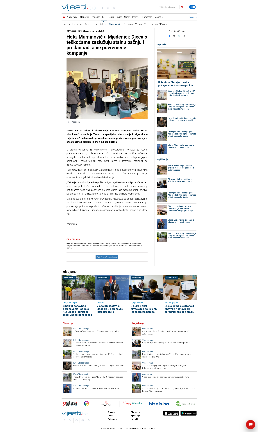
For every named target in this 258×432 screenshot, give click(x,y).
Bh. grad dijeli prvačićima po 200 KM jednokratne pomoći (180, 180)
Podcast (96, 17)
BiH (103, 17)
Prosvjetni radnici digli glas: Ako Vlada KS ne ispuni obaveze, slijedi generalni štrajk (182, 134)
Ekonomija (77, 24)
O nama (111, 412)
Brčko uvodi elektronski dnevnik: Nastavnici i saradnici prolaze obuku (179, 308)
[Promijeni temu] (192, 7)
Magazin (159, 17)
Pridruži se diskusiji (109, 257)
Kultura (102, 24)
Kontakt (134, 419)
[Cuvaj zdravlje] (132, 404)
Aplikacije (135, 416)
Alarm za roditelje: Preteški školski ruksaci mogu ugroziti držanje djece (181, 168)
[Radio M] (69, 404)
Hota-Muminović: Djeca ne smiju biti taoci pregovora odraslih (182, 119)
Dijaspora (128, 24)
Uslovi (111, 416)
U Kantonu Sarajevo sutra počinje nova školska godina (175, 84)
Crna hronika (91, 24)
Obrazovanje (115, 24)
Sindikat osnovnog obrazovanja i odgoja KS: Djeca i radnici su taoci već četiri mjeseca (182, 107)
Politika (66, 24)
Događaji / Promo (158, 24)
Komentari (147, 17)
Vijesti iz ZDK (141, 24)
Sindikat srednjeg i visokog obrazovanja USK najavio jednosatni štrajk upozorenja (180, 208)
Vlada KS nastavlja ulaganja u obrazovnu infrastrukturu (181, 146)
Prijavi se (193, 17)
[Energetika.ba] (186, 404)
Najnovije (84, 17)
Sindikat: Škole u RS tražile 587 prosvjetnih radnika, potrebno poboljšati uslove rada (181, 93)
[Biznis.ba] (159, 404)
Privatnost (112, 419)
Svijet (119, 17)
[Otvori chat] (250, 424)
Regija (111, 17)
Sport (127, 17)
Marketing (135, 412)
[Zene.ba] (106, 404)
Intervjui (135, 17)
